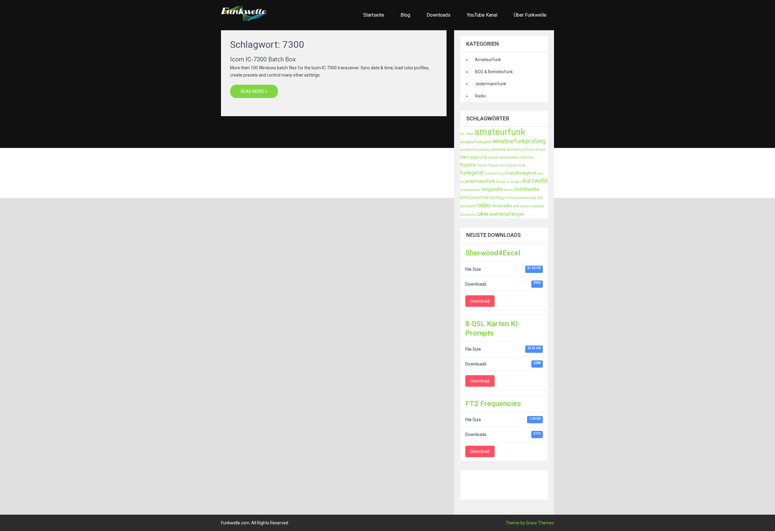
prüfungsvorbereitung (520, 198)
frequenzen (496, 165)
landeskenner (470, 190)
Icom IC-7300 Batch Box (263, 59)
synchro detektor (532, 206)
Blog (405, 15)
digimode (478, 157)
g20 (503, 173)
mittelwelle (526, 189)
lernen (508, 190)
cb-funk (539, 150)
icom (540, 173)
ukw (483, 213)
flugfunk (468, 165)
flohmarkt (527, 157)
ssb (516, 206)
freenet (482, 165)
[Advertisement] (570, 483)
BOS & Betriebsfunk (494, 71)
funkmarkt (492, 173)
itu (462, 182)
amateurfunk (499, 132)
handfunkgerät (521, 173)
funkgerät (472, 172)
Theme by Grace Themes (530, 522)
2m (462, 134)
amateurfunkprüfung (519, 141)
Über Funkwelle (530, 15)
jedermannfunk (480, 181)
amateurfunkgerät (476, 141)
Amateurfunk (488, 59)
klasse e (516, 182)
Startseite (373, 15)
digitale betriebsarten (503, 157)
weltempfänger (507, 214)
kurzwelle (535, 180)
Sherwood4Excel (492, 253)
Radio (480, 95)
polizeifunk (479, 197)
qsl (539, 197)
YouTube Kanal (482, 15)
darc (464, 157)
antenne (499, 149)
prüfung (497, 197)
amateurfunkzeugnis (475, 150)
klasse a (502, 182)
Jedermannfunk (490, 83)
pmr (464, 197)
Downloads (438, 15)
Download (480, 301)
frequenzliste (516, 165)
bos (529, 149)
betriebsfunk (516, 150)
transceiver (468, 215)
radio (483, 205)
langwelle (492, 189)
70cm (469, 134)
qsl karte (468, 206)
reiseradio (501, 205)
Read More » (254, 91)
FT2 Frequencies (493, 403)
